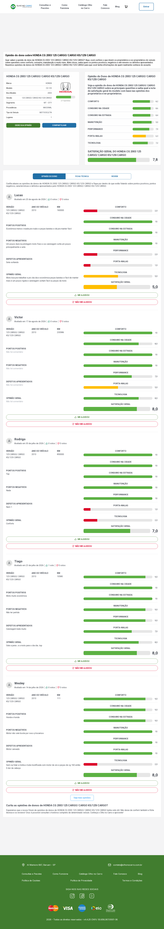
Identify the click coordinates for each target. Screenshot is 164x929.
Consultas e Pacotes (45, 6)
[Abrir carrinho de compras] (126, 6)
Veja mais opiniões (82, 798)
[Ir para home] (21, 6)
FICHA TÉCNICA (82, 176)
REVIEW (114, 176)
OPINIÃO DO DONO (49, 176)
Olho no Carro (106, 812)
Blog (117, 6)
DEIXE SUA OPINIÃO (23, 125)
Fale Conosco (105, 6)
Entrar (146, 6)
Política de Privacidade (81, 880)
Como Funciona (64, 6)
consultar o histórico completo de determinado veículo (65, 812)
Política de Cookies (31, 880)
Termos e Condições (132, 880)
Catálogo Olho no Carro (85, 6)
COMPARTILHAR (59, 125)
